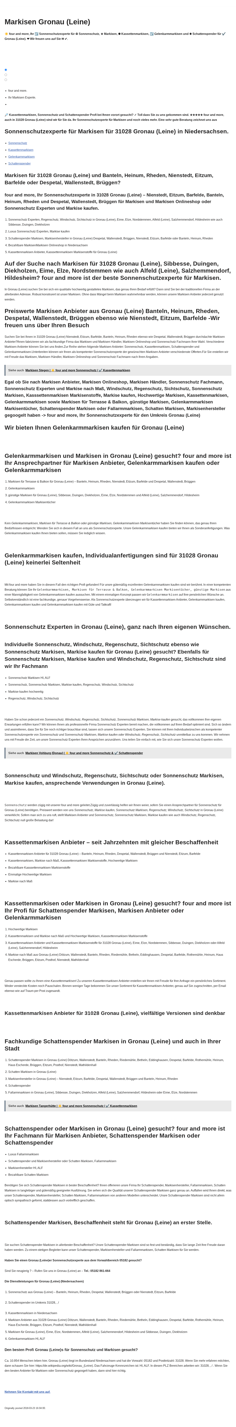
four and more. (18, 90)
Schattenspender (19, 163)
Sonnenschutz (17, 143)
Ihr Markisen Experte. (22, 97)
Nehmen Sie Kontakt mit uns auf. (27, 1391)
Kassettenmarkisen (20, 149)
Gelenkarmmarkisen (21, 156)
